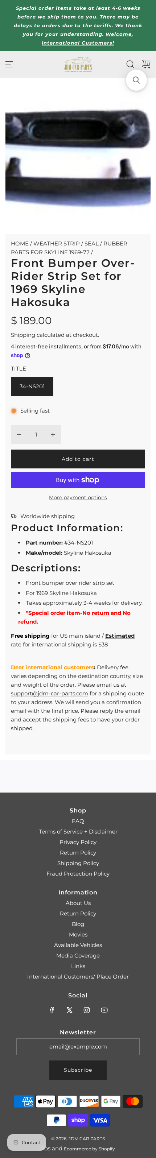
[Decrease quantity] (19, 435)
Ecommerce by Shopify (89, 1148)
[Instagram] (87, 1010)
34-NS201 (32, 386)
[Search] (130, 64)
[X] (69, 1010)
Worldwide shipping (47, 516)
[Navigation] (9, 64)
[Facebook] (52, 1010)
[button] (136, 80)
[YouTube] (104, 1010)
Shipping (23, 334)
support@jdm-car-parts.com (49, 693)
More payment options (78, 497)
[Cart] (146, 64)
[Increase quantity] (53, 435)
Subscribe (78, 1070)
